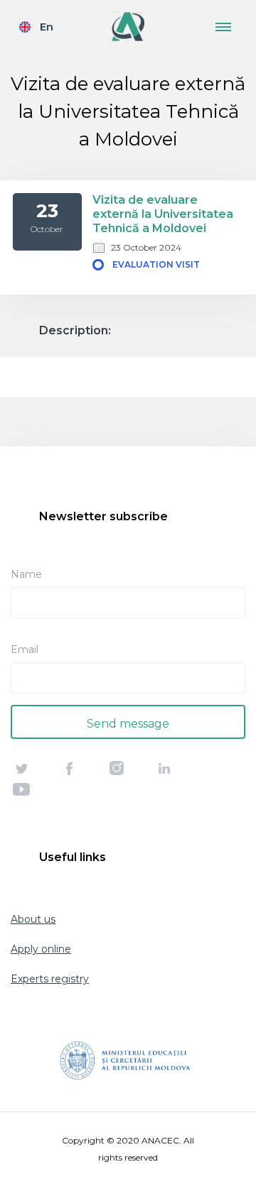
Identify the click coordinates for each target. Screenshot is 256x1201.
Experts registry (50, 978)
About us (33, 919)
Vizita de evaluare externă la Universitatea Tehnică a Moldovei (162, 214)
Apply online (41, 949)
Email (24, 649)
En (46, 26)
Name (26, 574)
